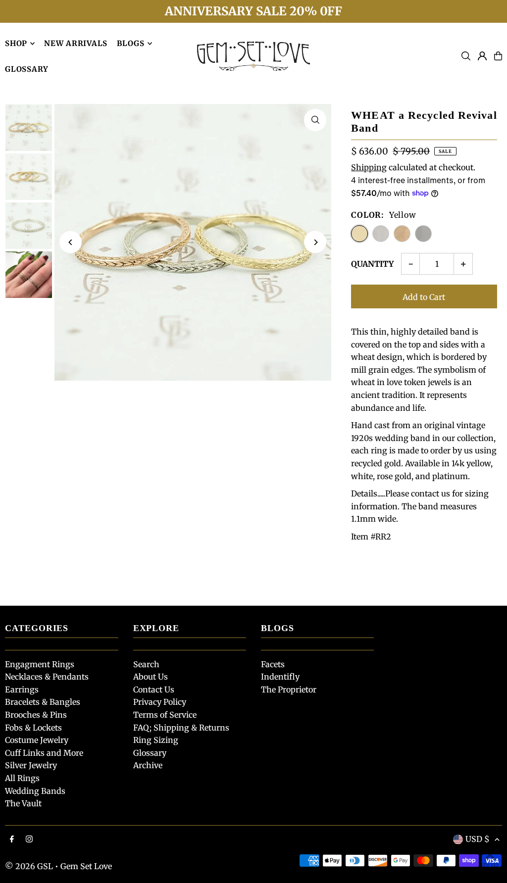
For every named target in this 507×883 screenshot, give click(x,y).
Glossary (149, 753)
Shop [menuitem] (16, 43)
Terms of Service (165, 715)
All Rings (22, 778)
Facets (273, 664)
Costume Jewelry (36, 740)
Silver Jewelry (31, 765)
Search (146, 664)
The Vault (23, 803)
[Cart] (498, 55)
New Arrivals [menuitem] (75, 43)
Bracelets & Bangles (42, 702)
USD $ (477, 839)
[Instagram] (29, 839)
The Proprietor (288, 689)
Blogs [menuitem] (131, 43)
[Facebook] (12, 839)
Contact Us (153, 689)
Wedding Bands (35, 791)
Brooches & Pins (36, 715)
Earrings (22, 689)
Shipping (369, 167)
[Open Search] (465, 55)
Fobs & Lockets (33, 728)
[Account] (482, 55)
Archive (147, 765)
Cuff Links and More (44, 753)
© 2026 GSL (29, 866)
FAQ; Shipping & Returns (181, 728)
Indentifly (280, 677)
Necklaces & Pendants (47, 677)
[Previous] (70, 242)
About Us (150, 677)
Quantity (372, 264)
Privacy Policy (159, 702)
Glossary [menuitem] (27, 69)
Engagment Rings (39, 664)
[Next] (315, 242)
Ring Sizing (155, 740)
